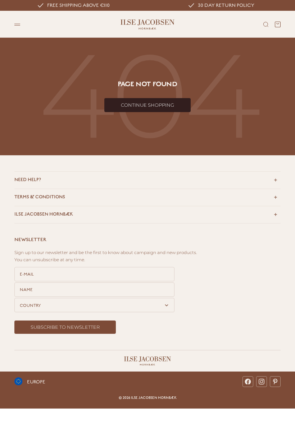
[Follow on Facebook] (248, 382)
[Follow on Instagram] (262, 382)
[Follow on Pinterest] (275, 382)
